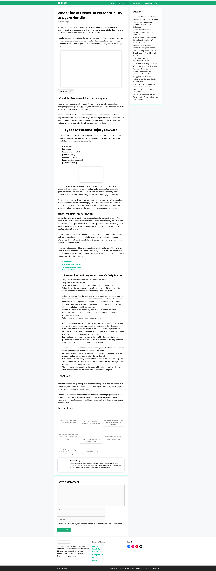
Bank (66, 450)
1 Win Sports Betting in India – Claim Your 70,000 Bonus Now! (79, 452)
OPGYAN (62, 3)
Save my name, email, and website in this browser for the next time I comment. (90, 524)
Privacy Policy (114, 568)
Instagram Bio (97, 555)
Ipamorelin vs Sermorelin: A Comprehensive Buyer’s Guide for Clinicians (145, 32)
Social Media (135, 3)
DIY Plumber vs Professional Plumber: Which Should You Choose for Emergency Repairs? (144, 45)
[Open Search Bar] (156, 3)
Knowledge (121, 3)
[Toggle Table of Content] (70, 91)
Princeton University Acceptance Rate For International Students (81, 454)
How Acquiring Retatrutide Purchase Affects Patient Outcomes (142, 24)
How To (62, 450)
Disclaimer (139, 568)
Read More (73, 470)
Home (112, 3)
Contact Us (147, 568)
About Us (148, 3)
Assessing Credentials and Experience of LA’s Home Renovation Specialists (143, 71)
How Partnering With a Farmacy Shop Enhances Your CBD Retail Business (144, 53)
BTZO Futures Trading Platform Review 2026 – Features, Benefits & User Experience (145, 97)
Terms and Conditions (127, 568)
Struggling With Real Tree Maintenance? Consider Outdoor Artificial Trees (145, 79)
